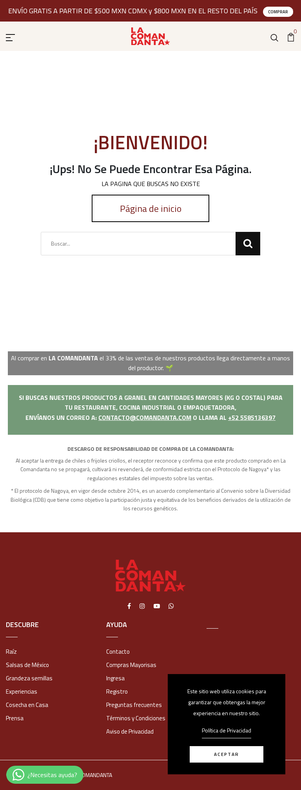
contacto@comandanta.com (144, 417)
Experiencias (21, 691)
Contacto (118, 651)
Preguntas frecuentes (134, 704)
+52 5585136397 (252, 417)
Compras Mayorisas (131, 664)
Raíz (11, 651)
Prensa (15, 718)
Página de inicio (150, 208)
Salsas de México (27, 664)
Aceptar (226, 754)
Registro (117, 691)
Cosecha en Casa (27, 704)
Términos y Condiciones (135, 718)
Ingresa (115, 678)
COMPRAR (278, 12)
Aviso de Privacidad (130, 731)
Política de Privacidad (226, 730)
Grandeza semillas (29, 678)
